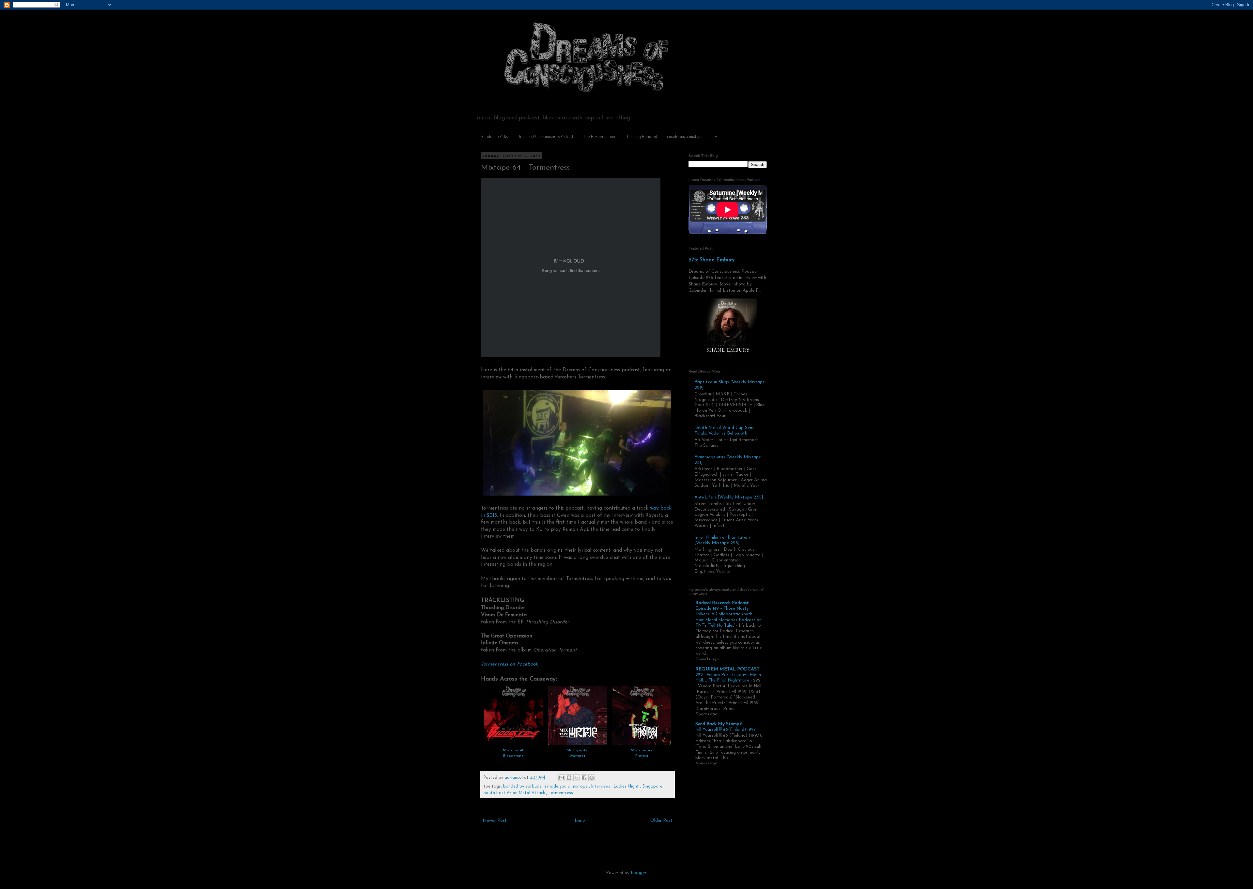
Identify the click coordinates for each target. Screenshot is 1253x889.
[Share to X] (576, 777)
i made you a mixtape (685, 136)
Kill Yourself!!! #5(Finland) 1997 (726, 730)
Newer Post (495, 820)
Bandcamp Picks (494, 136)
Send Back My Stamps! (718, 724)
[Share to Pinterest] (591, 777)
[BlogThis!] (569, 777)
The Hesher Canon (599, 136)
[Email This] (561, 777)
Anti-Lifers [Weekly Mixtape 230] (728, 497)
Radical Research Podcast (722, 603)
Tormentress (561, 793)
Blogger (638, 872)
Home (578, 820)
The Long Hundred (641, 136)
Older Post (661, 820)
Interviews (601, 787)
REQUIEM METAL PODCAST (727, 669)
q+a (715, 136)
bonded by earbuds (523, 787)
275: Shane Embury (711, 260)
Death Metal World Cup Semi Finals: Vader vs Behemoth (724, 430)
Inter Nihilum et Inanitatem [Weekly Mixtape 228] (722, 540)
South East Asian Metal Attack (515, 793)
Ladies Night (627, 787)
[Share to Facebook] (584, 777)
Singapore (653, 787)
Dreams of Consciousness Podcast (545, 136)
